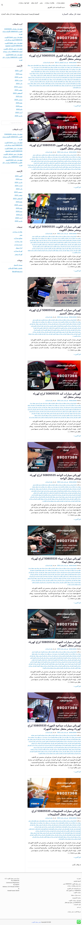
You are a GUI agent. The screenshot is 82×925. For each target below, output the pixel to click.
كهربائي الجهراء (44, 663)
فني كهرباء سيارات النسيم (39, 326)
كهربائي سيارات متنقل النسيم (59, 334)
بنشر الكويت (37, 236)
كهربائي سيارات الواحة (67, 499)
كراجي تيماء (53, 578)
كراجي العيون (40, 165)
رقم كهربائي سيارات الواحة (70, 491)
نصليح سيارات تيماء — (72, 584)
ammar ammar (73, 62)
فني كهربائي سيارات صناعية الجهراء (65, 743)
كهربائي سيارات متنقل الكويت (51, 83)
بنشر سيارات (71, 911)
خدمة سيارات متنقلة (76, 895)
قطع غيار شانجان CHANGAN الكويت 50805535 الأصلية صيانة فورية (12, 31)
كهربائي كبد (54, 417)
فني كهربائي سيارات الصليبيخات (56, 829)
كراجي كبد (65, 413)
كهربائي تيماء (72, 580)
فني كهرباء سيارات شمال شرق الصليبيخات (55, 73)
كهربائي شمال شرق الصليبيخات (60, 85)
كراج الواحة (57, 493)
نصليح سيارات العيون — (36, 169)
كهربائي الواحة (45, 497)
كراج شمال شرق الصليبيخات (68, 77)
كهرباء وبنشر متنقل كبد (40, 413)
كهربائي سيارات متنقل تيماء (56, 582)
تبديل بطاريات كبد (72, 405)
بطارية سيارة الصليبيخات (45, 820)
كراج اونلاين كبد (64, 411)
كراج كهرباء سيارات (56, 77)
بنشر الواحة (38, 484)
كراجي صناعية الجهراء (51, 747)
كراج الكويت (56, 244)
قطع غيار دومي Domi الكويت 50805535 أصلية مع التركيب (13, 38)
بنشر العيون (38, 155)
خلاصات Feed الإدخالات (15, 268)
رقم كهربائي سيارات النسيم (70, 326)
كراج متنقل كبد (71, 413)
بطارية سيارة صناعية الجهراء (44, 735)
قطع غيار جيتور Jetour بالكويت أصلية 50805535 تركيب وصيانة (12, 50)
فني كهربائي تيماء (40, 574)
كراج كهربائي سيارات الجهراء (50, 662)
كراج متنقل (34, 3)
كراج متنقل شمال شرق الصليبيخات (64, 79)
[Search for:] (11, 123)
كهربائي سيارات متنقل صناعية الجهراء (42, 751)
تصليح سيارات (60, 3)
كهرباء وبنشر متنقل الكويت (61, 248)
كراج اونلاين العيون (44, 163)
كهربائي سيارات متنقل (64, 83)
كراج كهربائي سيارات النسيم (59, 330)
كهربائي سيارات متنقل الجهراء (44, 666)
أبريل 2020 (18, 112)
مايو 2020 (19, 109)
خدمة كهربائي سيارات (53, 159)
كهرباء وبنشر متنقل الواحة (55, 497)
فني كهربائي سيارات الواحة (67, 493)
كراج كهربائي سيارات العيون (59, 165)
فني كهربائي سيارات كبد (44, 409)
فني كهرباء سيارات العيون (39, 161)
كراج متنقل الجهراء (38, 662)
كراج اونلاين (55, 75)
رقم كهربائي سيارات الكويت (70, 242)
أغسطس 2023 (17, 93)
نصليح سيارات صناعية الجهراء (45, 753)
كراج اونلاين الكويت (47, 75)
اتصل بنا (79, 878)
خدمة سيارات (18, 244)
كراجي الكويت (39, 246)
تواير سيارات (18, 241)
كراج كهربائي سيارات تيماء (70, 578)
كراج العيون (57, 163)
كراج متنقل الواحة (39, 495)
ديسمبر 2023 (18, 87)
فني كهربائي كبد (34, 409)
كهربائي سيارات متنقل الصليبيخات (66, 837)
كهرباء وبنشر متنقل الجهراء (54, 663)
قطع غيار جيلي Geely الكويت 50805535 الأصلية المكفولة (13, 44)
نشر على (61, 62)
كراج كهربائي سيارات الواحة (50, 495)
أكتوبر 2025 (18, 70)
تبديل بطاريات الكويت (66, 238)
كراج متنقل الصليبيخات (70, 833)
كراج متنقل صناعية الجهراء (63, 747)
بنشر (41, 3)
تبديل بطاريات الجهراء (65, 654)
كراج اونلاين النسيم (43, 328)
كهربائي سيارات (53, 81)
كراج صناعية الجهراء (59, 745)
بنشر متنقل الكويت (36, 922)
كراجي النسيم (40, 330)
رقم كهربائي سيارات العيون (70, 161)
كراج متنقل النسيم (48, 330)
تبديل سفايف (75, 69)
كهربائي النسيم (51, 332)
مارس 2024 (18, 77)
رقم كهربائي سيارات (60, 71)
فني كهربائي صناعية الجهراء (49, 743)
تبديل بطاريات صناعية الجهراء (57, 737)
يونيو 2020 (19, 106)
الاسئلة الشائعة (77, 881)
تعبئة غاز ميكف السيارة (52, 69)
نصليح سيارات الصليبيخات (65, 839)
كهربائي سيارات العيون (41, 167)
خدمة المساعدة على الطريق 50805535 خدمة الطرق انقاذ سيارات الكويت (73, 890)
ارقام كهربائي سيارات (71, 65)
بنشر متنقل (69, 67)
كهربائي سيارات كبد (60, 415)
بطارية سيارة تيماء (46, 568)
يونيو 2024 (19, 74)
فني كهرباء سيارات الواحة (39, 491)
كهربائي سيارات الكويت (43, 81)
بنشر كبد (40, 403)
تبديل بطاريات (63, 67)
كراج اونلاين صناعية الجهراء (70, 745)
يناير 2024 (19, 83)
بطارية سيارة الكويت (46, 236)
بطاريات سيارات (49, 3)
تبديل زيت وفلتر (51, 157)
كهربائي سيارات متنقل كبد (71, 417)
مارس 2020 (18, 116)
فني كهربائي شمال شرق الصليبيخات (66, 75)
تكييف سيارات (43, 69)
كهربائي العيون (58, 167)
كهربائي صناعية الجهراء (72, 753)
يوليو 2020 (19, 103)
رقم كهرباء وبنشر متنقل (71, 71)
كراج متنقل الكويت (47, 246)
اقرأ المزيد (77, 106)
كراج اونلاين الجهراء (42, 660)
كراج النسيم (57, 328)
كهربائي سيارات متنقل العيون (71, 169)
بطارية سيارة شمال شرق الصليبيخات (42, 65)
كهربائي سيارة (72, 85)
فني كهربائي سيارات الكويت (66, 244)
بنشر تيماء (39, 568)
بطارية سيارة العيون (46, 155)
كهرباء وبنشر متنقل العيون (68, 167)
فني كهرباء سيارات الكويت (39, 242)
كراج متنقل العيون (48, 165)
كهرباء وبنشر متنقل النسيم (62, 332)
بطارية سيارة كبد (47, 403)
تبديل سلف (68, 69)
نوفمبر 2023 (18, 90)
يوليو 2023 (19, 96)
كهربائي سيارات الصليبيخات (51, 835)
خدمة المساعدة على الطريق (56, 7)
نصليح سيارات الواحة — (47, 501)
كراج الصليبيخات (44, 829)
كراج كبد (58, 411)
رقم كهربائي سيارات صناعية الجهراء (64, 741)
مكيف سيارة (42, 85)
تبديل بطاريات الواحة (66, 486)
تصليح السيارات (62, 69)
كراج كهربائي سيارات (47, 77)
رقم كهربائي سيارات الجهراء (70, 658)
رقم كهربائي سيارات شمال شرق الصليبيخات (44, 71)
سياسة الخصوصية (76, 898)
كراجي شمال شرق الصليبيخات (48, 79)
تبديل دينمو (39, 67)
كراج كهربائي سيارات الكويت (59, 246)
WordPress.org (17, 271)
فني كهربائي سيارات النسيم (66, 328)
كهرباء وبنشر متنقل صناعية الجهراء (69, 749)
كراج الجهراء (56, 660)
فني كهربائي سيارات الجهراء (66, 660)
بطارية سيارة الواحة (46, 484)
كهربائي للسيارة (49, 85)
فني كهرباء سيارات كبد (55, 409)
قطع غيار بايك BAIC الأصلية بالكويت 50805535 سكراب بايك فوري (12, 57)
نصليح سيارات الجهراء (48, 668)
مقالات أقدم (76, 865)
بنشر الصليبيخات (35, 820)
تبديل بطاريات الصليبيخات (65, 822)
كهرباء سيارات (46, 62)
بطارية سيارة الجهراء (46, 651)
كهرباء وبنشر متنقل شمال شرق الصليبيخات (67, 81)
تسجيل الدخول (18, 265)
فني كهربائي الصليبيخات (69, 829)
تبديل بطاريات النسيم (66, 322)
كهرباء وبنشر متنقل (73, 248)
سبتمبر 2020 (18, 99)
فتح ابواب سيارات (23, 3)
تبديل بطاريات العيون (66, 157)
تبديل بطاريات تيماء (72, 570)
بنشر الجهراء (37, 651)
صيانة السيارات (60, 161)
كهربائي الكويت (51, 248)
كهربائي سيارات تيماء (44, 580)
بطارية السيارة (54, 65)
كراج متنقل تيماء (60, 578)
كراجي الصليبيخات (60, 833)
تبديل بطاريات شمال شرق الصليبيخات (51, 67)
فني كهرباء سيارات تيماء (50, 574)
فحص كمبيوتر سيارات (71, 73)
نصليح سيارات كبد (33, 417)
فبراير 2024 (18, 80)
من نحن (79, 907)
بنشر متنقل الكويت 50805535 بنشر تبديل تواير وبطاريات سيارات (72, 885)
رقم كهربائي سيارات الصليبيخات (69, 826)
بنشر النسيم (38, 320)
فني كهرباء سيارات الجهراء (38, 658)
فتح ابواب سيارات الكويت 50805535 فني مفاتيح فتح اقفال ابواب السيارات (73, 902)
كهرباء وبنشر (38, 79)
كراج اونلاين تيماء (55, 576)
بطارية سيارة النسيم (46, 320)
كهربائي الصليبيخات (70, 835)
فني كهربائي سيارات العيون (67, 163)
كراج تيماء (47, 576)
